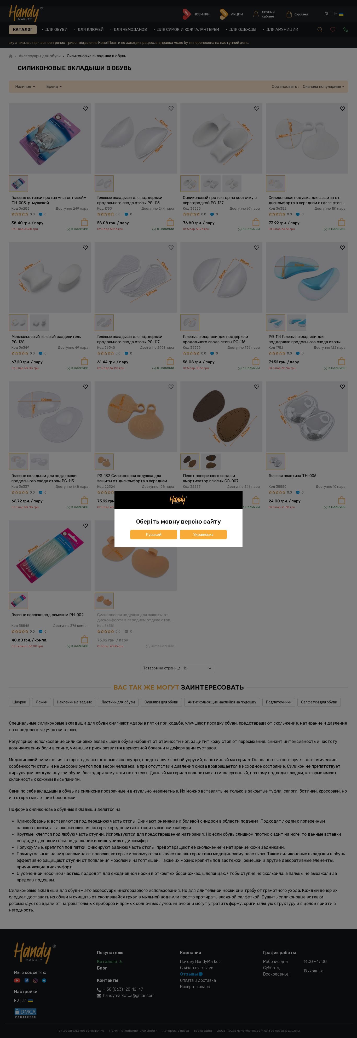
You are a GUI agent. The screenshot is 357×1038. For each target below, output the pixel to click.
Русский (154, 534)
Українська (203, 534)
